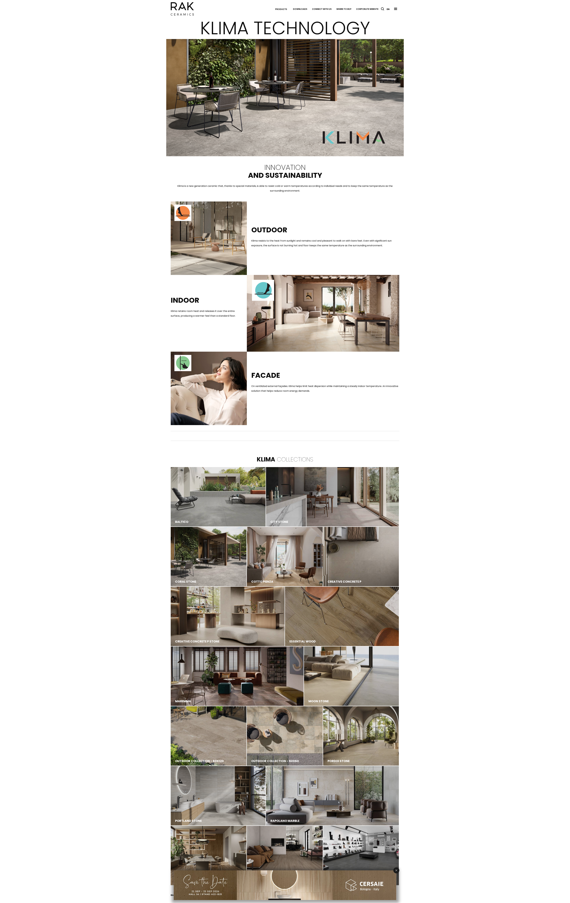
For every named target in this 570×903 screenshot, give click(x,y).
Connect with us (322, 9)
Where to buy (343, 9)
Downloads (300, 9)
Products (281, 9)
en (388, 9)
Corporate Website (367, 9)
